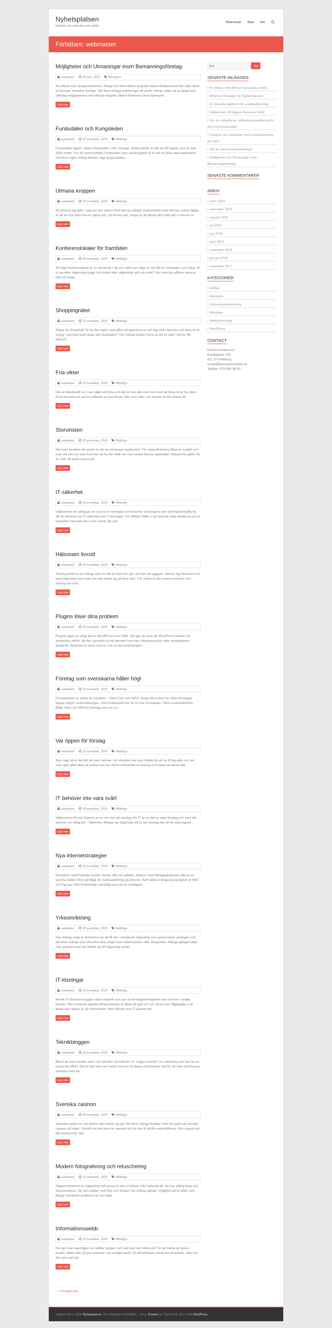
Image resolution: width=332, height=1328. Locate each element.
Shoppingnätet (73, 310)
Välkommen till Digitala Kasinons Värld (237, 112)
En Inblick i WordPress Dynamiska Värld (238, 88)
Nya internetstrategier (81, 855)
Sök (255, 66)
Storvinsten (69, 430)
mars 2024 (217, 201)
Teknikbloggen (72, 1042)
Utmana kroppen (75, 191)
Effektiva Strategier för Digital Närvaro (237, 96)
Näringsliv (114, 76)
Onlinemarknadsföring (225, 304)
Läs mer (63, 104)
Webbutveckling (221, 320)
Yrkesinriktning (73, 918)
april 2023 (217, 241)
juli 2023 (216, 225)
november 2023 (221, 209)
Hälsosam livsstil (75, 554)
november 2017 (221, 266)
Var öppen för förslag (80, 741)
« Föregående (68, 1291)
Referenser (234, 22)
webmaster (68, 76)
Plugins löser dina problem (87, 616)
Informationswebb (77, 1228)
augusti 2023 (219, 217)
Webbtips (121, 139)
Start (250, 22)
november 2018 (221, 250)
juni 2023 (216, 233)
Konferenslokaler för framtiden (91, 248)
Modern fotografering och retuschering (101, 1166)
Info (262, 22)
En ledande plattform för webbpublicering (239, 104)
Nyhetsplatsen (77, 19)
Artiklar (215, 288)
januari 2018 (218, 258)
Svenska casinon (76, 1104)
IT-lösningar (70, 980)
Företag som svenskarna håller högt (98, 678)
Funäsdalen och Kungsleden (89, 128)
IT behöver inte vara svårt (86, 798)
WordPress (217, 328)
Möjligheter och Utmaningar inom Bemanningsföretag (119, 66)
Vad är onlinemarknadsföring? (231, 149)
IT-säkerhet (69, 492)
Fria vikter (67, 372)
